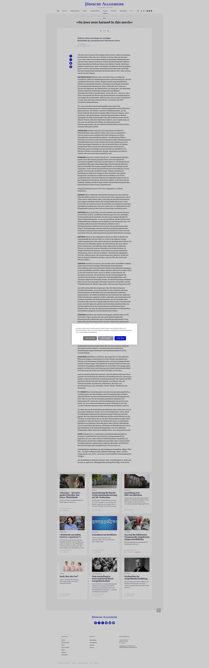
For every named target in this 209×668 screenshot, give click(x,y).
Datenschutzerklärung (90, 332)
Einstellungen (105, 338)
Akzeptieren (120, 338)
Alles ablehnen (90, 338)
